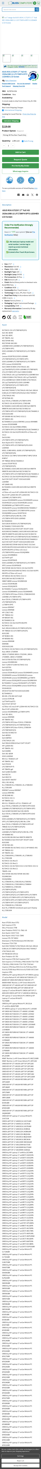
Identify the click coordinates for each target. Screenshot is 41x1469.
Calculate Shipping (11, 121)
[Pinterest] (37, 195)
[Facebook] (19, 195)
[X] (32, 195)
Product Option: (13, 131)
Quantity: (17, 141)
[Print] (28, 195)
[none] (20, 34)
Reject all (20, 1461)
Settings (20, 1456)
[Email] (23, 195)
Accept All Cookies (20, 1465)
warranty (15, 311)
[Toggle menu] (3, 3)
